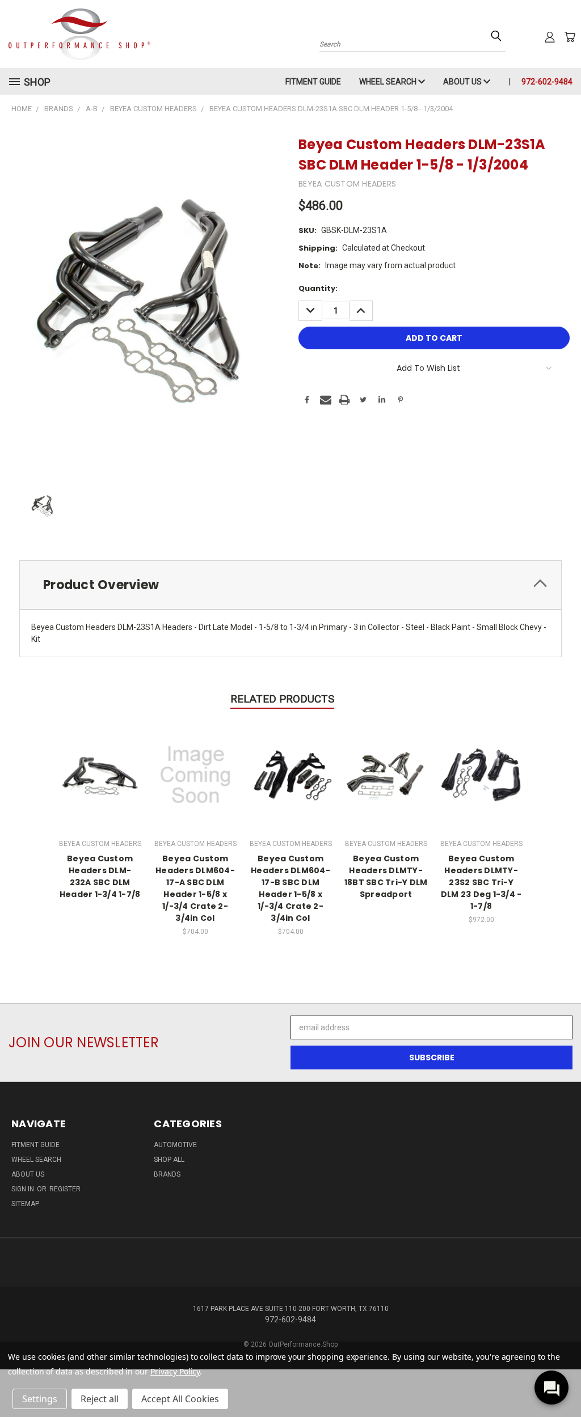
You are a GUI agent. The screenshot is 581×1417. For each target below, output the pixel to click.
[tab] (290, 585)
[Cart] (569, 37)
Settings (39, 1399)
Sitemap (25, 1204)
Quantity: (318, 288)
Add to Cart (195, 773)
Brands (167, 1174)
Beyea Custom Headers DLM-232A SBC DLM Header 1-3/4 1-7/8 (100, 876)
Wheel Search (388, 81)
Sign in (23, 1189)
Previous (564, 1381)
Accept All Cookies (180, 1399)
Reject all (100, 1399)
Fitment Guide (313, 81)
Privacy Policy (175, 1371)
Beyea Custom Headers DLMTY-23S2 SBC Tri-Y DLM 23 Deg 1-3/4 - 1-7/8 (481, 882)
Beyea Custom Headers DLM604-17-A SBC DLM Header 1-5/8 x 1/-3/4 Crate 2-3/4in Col (195, 888)
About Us (463, 81)
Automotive (175, 1145)
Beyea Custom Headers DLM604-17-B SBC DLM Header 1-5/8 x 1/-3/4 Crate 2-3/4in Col (290, 888)
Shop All (169, 1160)
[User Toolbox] (549, 37)
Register (65, 1189)
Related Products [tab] (282, 698)
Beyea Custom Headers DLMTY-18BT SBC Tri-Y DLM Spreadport (386, 876)
